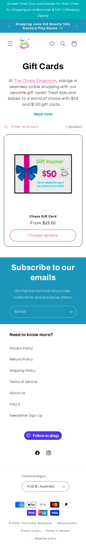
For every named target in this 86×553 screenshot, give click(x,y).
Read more (43, 114)
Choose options (43, 235)
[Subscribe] (70, 312)
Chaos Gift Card (43, 216)
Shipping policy (45, 538)
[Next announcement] (77, 26)
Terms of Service (24, 382)
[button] (10, 43)
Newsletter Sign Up (26, 415)
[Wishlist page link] (52, 43)
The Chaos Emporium (35, 81)
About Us (17, 393)
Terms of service (58, 531)
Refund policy (67, 523)
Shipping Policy (22, 370)
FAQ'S (15, 404)
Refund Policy (21, 359)
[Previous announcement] (9, 26)
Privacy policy (31, 531)
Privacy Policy (21, 348)
